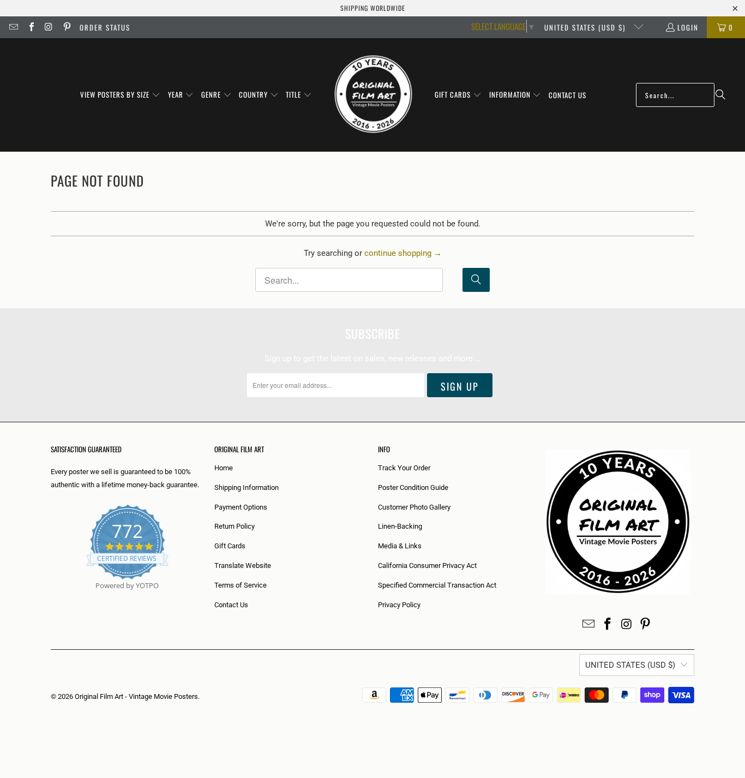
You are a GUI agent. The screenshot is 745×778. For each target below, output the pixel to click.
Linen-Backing (400, 526)
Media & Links (400, 546)
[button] (120, 95)
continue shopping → (403, 253)
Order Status (105, 27)
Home (223, 468)
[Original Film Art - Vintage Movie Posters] (373, 95)
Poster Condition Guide (413, 487)
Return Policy (234, 526)
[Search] (720, 95)
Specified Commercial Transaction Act (437, 585)
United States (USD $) (586, 27)
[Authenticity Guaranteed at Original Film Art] (51, 598)
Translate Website (242, 565)
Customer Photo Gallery (414, 507)
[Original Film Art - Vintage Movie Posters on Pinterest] (66, 27)
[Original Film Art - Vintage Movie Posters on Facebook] (30, 27)
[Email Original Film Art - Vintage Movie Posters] (13, 27)
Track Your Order (404, 468)
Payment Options (240, 507)
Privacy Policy (399, 605)
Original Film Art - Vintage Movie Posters (136, 696)
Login (688, 27)
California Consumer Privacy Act (427, 565)
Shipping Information (246, 487)
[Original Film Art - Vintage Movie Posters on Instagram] (48, 27)
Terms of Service (240, 585)
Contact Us (231, 605)
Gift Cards (229, 546)
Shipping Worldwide (372, 8)
